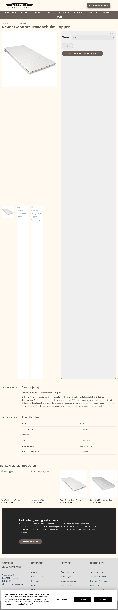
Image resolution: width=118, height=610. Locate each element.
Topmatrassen (8, 23)
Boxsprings (10, 13)
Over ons (35, 581)
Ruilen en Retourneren (99, 581)
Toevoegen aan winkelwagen (82, 53)
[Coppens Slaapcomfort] (20, 5)
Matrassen (37, 13)
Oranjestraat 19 (8, 575)
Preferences (62, 599)
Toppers (50, 13)
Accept (103, 599)
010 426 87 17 (7, 581)
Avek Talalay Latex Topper (10, 500)
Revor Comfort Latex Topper (70, 500)
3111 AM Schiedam (10, 578)
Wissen (112, 33)
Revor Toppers (23, 23)
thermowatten (85, 400)
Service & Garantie (98, 577)
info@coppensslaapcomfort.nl (14, 584)
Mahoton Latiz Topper (39, 500)
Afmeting (65, 37)
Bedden (24, 13)
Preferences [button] (28, 604)
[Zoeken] (115, 14)
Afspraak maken (37, 577)
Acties (33, 585)
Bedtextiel (79, 13)
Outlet (58, 17)
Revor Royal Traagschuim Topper (102, 500)
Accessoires (94, 13)
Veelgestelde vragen (98, 572)
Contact (34, 572)
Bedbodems (64, 13)
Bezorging (94, 585)
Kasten (106, 13)
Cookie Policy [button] (28, 601)
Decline (83, 599)
